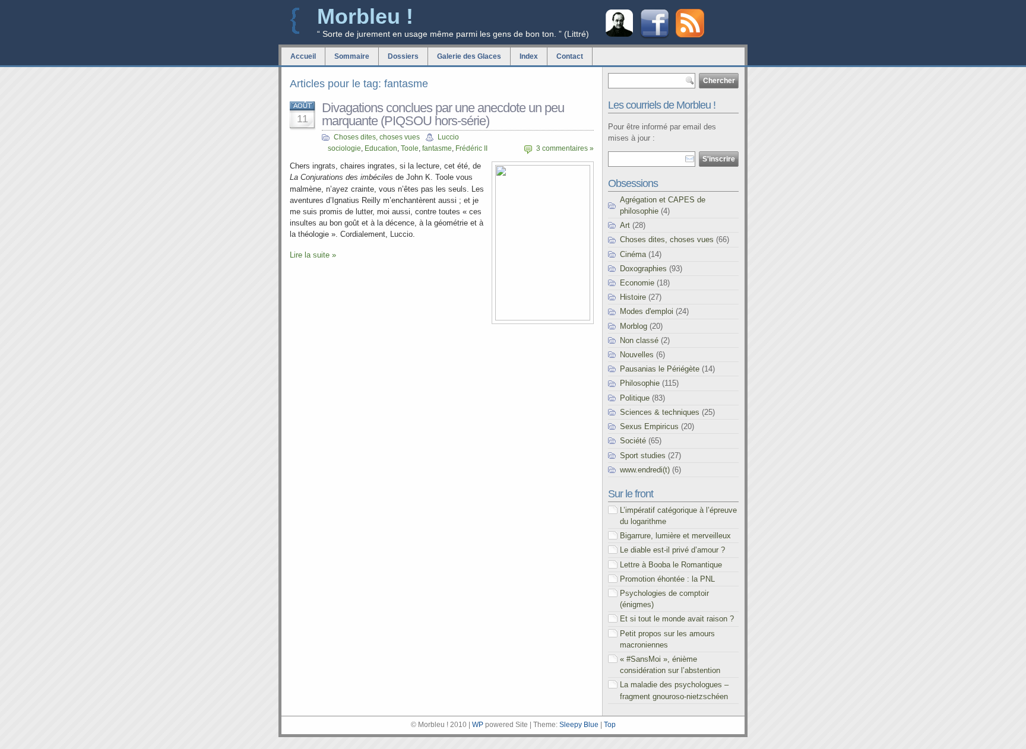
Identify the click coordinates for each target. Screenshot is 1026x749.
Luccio (448, 137)
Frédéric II (471, 148)
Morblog (633, 326)
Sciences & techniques (659, 412)
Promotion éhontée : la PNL (667, 579)
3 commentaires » (565, 148)
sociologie (344, 148)
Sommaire (351, 56)
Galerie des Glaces (469, 56)
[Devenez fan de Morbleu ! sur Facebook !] (654, 37)
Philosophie (640, 383)
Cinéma (633, 254)
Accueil (303, 56)
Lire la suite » (313, 254)
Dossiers (403, 56)
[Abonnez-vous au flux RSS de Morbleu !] (690, 34)
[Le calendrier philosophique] (619, 35)
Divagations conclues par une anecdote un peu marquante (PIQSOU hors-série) (443, 114)
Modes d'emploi (646, 311)
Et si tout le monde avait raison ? (677, 618)
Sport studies (643, 455)
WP (477, 725)
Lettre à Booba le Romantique (671, 564)
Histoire (633, 297)
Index (529, 56)
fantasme (437, 148)
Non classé (639, 340)
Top (610, 725)
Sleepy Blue (578, 725)
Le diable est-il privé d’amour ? (672, 549)
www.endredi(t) (645, 469)
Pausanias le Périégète (659, 368)
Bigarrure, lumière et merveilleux (675, 535)
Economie (637, 282)
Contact (569, 56)
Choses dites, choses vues (377, 137)
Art (625, 225)
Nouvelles (637, 354)
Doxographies (643, 268)
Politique (635, 397)
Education (381, 148)
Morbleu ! (365, 16)
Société (633, 440)
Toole (410, 148)
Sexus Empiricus (649, 426)
